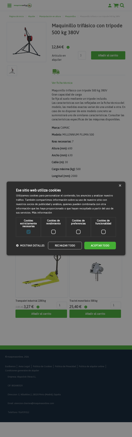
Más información (42, 212)
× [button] (120, 185)
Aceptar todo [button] (100, 245)
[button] (30, 245)
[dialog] (66, 218)
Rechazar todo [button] (65, 245)
